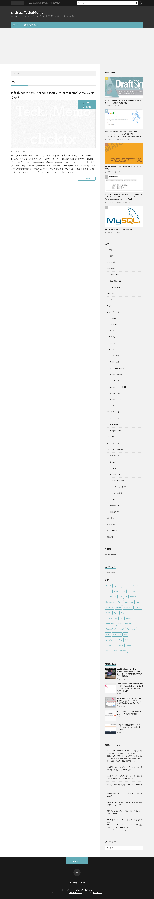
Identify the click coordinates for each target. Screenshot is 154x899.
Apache (112, 356)
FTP (120, 597)
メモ (111, 406)
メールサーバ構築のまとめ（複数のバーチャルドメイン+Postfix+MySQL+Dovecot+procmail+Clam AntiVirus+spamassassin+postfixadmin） (123, 196)
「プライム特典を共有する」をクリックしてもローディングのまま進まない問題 (129, 727)
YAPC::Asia (117, 634)
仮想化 (88, 107)
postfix (119, 172)
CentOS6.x (114, 287)
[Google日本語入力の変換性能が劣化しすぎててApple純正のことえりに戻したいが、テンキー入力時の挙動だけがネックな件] (110, 688)
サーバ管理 (111, 349)
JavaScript (113, 456)
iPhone (109, 262)
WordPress (114, 331)
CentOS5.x (114, 281)
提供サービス (112, 531)
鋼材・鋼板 (111, 572)
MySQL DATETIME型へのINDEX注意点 (119, 229)
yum (125, 634)
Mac (108, 293)
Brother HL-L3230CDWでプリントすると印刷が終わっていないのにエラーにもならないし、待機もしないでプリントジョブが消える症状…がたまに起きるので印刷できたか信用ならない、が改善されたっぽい (125, 756)
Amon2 (114, 474)
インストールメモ (127, 202)
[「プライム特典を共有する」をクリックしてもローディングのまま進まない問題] (110, 729)
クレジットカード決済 (114, 640)
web (109, 250)
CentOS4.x (114, 275)
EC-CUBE (113, 318)
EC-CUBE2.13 (111, 597)
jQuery (112, 462)
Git (126, 597)
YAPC (108, 634)
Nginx (116, 613)
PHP (111, 499)
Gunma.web (110, 602)
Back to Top (77, 861)
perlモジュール (124, 139)
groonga (133, 597)
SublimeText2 (111, 629)
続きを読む (87, 178)
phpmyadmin (117, 368)
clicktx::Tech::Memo (27, 12)
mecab (118, 607)
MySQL (119, 232)
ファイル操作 (117, 493)
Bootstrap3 (137, 586)
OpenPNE (113, 325)
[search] (136, 3)
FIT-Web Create (75, 893)
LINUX (88, 103)
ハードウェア (112, 443)
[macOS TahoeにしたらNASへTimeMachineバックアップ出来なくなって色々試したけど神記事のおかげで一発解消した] (110, 673)
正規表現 (113, 506)
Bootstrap (126, 586)
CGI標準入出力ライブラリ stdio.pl (120, 785)
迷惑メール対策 (111, 651)
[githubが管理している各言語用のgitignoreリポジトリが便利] (110, 715)
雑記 (109, 537)
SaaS (111, 343)
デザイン (128, 640)
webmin (115, 381)
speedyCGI (129, 624)
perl (118, 139)
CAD (118, 105)
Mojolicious (116, 481)
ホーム (15, 25)
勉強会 (109, 524)
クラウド (110, 337)
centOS (108, 591)
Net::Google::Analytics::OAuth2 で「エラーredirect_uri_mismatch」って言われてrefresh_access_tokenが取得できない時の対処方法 (123, 134)
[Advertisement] (77, 46)
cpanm (116, 591)
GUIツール (114, 362)
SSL (137, 624)
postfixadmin (117, 374)
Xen (29, 151)
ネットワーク (112, 437)
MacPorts (109, 607)
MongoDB (113, 418)
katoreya (116, 813)
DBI (129, 591)
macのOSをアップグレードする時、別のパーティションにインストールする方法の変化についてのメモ (129, 700)
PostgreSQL (114, 431)
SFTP (120, 624)
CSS (111, 256)
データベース (112, 412)
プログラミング (113, 449)
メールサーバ (115, 393)
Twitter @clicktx (111, 554)
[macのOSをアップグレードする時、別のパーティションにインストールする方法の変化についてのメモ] (110, 702)
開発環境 (113, 512)
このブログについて (30, 25)
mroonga (138, 607)
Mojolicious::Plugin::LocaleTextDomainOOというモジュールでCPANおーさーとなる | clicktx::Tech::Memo (125, 827)
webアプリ (111, 312)
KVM (24, 151)
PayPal (109, 306)
